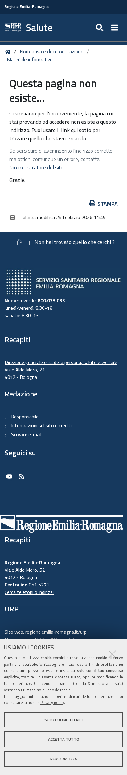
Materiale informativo (30, 60)
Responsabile (25, 416)
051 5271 (39, 584)
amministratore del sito (37, 167)
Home (9, 52)
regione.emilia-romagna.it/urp (56, 632)
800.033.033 (51, 300)
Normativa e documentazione (52, 52)
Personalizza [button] (63, 759)
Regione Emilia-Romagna (27, 7)
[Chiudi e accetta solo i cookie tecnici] (112, 654)
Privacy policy (52, 702)
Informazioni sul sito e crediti (41, 425)
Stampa (107, 204)
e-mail (34, 434)
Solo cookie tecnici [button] (63, 720)
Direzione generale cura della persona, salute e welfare (61, 362)
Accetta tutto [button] (63, 739)
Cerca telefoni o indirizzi (29, 592)
